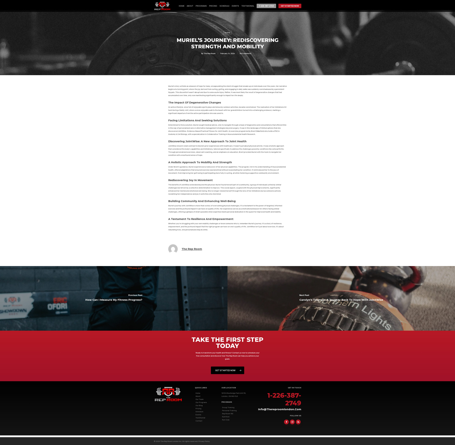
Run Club (225, 420)
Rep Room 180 (227, 413)
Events (227, 32)
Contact (199, 421)
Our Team (199, 399)
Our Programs (201, 402)
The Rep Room (209, 53)
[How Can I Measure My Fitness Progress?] (114, 298)
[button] (227, 370)
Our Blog (199, 405)
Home (198, 393)
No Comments (245, 53)
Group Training (228, 407)
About (198, 396)
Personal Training (229, 410)
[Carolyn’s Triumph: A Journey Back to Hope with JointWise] (341, 298)
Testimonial (200, 418)
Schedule (199, 411)
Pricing (198, 408)
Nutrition (226, 417)
